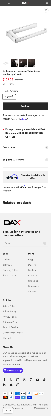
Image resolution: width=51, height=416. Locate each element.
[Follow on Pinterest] (31, 379)
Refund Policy (9, 311)
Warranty (7, 338)
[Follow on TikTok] (44, 379)
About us (32, 275)
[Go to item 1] (6, 63)
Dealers (32, 270)
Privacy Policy (10, 316)
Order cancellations (12, 332)
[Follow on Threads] (24, 379)
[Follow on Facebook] (4, 379)
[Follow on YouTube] (37, 379)
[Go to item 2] (14, 63)
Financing (33, 280)
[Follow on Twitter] (11, 379)
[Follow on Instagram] (17, 379)
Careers (32, 291)
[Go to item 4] (31, 63)
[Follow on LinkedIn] (4, 384)
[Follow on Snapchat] (11, 384)
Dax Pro (32, 265)
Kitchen (6, 259)
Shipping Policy (11, 322)
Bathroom (7, 265)
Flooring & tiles (10, 270)
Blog (30, 259)
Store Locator (9, 275)
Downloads (33, 286)
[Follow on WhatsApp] (17, 384)
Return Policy (9, 306)
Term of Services (11, 327)
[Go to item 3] (23, 63)
